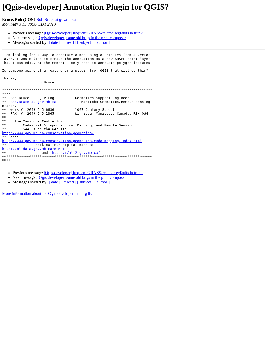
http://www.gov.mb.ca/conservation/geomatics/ (48, 133)
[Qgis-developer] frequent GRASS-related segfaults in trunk (93, 33)
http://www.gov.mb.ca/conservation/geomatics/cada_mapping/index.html (72, 141)
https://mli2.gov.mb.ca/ (76, 153)
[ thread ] (68, 42)
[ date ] (54, 42)
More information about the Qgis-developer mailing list (47, 193)
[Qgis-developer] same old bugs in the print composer (82, 37)
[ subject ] (85, 42)
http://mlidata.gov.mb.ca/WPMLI (33, 149)
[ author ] (102, 42)
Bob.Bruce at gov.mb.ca (56, 19)
